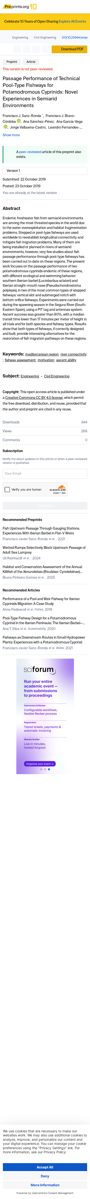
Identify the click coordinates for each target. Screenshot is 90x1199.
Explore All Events (72, 21)
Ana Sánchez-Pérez (38, 121)
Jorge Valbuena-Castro (28, 127)
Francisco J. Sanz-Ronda (22, 116)
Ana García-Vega (69, 121)
